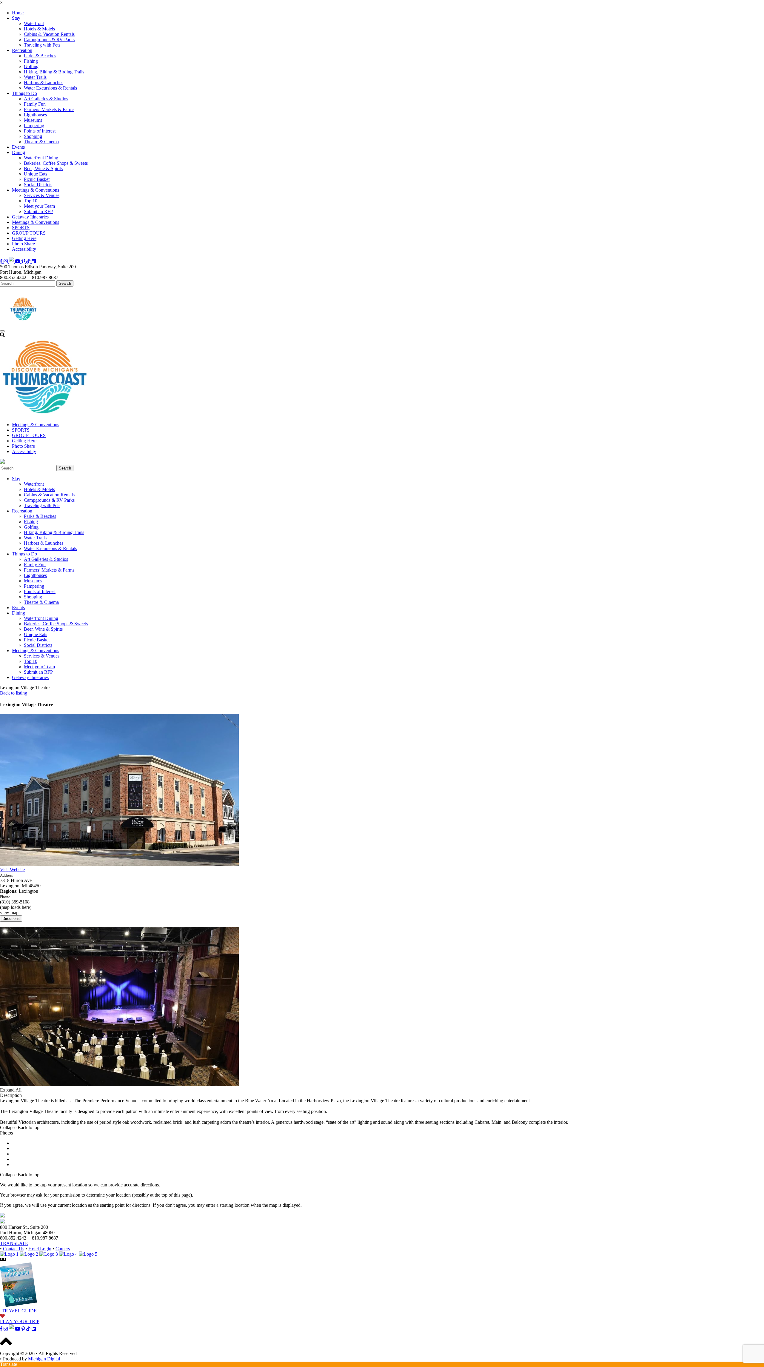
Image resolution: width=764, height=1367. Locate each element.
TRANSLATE (14, 1243)
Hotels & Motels (39, 28)
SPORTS (21, 227)
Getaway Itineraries (30, 216)
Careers (63, 1248)
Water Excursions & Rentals (50, 87)
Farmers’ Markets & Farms (49, 109)
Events (18, 147)
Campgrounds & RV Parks (49, 39)
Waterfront (34, 23)
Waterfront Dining (41, 157)
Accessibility (24, 249)
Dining (18, 152)
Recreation (22, 50)
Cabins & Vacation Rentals (49, 34)
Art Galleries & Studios (46, 98)
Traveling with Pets (42, 44)
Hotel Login (39, 1248)
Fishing (31, 61)
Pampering (34, 125)
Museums (33, 120)
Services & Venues (41, 195)
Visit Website (12, 869)
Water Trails (35, 77)
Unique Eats (35, 173)
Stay (16, 18)
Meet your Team (39, 206)
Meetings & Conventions (35, 190)
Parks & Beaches (40, 55)
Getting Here (24, 238)
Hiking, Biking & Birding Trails (54, 71)
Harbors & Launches (43, 82)
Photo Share (23, 243)
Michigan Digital (44, 1358)
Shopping (33, 136)
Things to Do (24, 93)
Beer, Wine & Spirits (43, 168)
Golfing (31, 66)
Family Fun (35, 104)
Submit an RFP (38, 211)
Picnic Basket (37, 179)
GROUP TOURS (29, 232)
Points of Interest (40, 130)
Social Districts (38, 184)
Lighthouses (35, 114)
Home (18, 12)
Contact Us (13, 1248)
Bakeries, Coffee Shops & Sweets (56, 163)
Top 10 (30, 200)
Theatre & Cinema (41, 141)
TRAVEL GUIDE (19, 1310)
